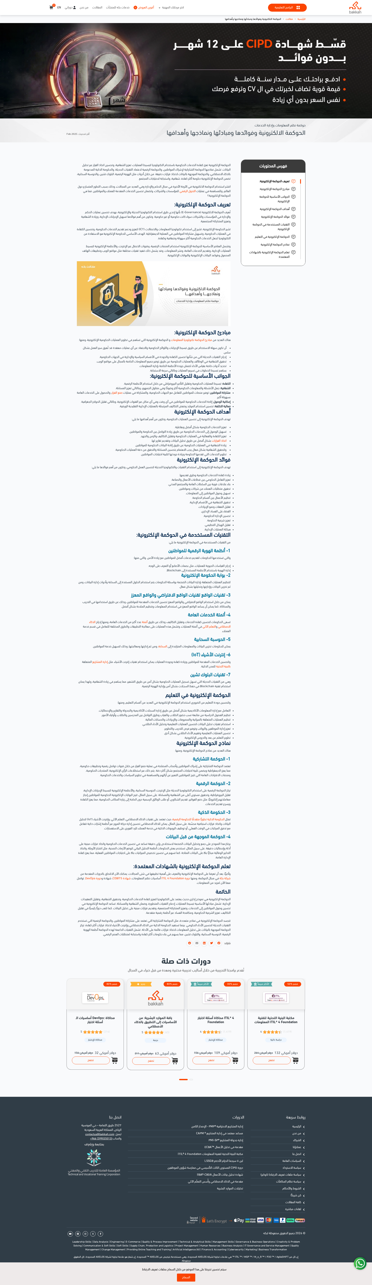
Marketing (251, 1249)
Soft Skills (123, 1246)
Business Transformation (273, 1249)
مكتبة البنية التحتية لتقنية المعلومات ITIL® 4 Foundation (210, 1154)
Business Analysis (232, 1246)
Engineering (117, 1242)
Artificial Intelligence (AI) (186, 1249)
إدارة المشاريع (100, 662)
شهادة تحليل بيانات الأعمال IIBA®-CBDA (220, 1174)
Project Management (187, 1246)
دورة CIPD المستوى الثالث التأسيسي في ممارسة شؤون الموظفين (205, 1168)
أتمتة (144, 622)
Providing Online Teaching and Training (149, 1249)
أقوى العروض (146, 7)
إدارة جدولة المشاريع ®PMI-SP (226, 1140)
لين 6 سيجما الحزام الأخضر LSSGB (224, 1161)
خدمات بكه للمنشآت (117, 7)
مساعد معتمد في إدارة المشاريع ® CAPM (219, 1133)
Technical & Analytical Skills (195, 1242)
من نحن (84, 7)
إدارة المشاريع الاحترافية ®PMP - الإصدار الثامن (217, 1126)
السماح (186, 1277)
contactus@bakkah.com (99, 1134)
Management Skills (223, 1242)
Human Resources (210, 1246)
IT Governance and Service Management (267, 1246)
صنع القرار (117, 393)
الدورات (238, 1118)
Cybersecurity (236, 1249)
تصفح (91, 1060)
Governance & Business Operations (256, 1242)
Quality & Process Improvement (160, 1242)
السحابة (162, 646)
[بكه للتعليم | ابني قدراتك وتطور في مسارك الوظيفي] (355, 7)
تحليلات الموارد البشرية (230, 1188)
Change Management (114, 1249)
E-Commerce (133, 1242)
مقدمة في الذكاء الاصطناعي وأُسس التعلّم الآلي (215, 1181)
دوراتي (69, 7)
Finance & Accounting (214, 1249)
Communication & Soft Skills (100, 1246)
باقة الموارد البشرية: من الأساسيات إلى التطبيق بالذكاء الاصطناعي (155, 1022)
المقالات (97, 7)
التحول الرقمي (188, 191)
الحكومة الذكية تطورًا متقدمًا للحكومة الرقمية (198, 819)
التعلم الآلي (209, 626)
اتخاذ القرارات (219, 441)
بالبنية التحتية (223, 666)
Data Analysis (101, 1242)
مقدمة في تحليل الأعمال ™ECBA (224, 1147)
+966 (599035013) (101, 1138)
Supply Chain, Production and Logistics (152, 1246)
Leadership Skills (82, 1242)
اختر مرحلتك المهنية (173, 7)
